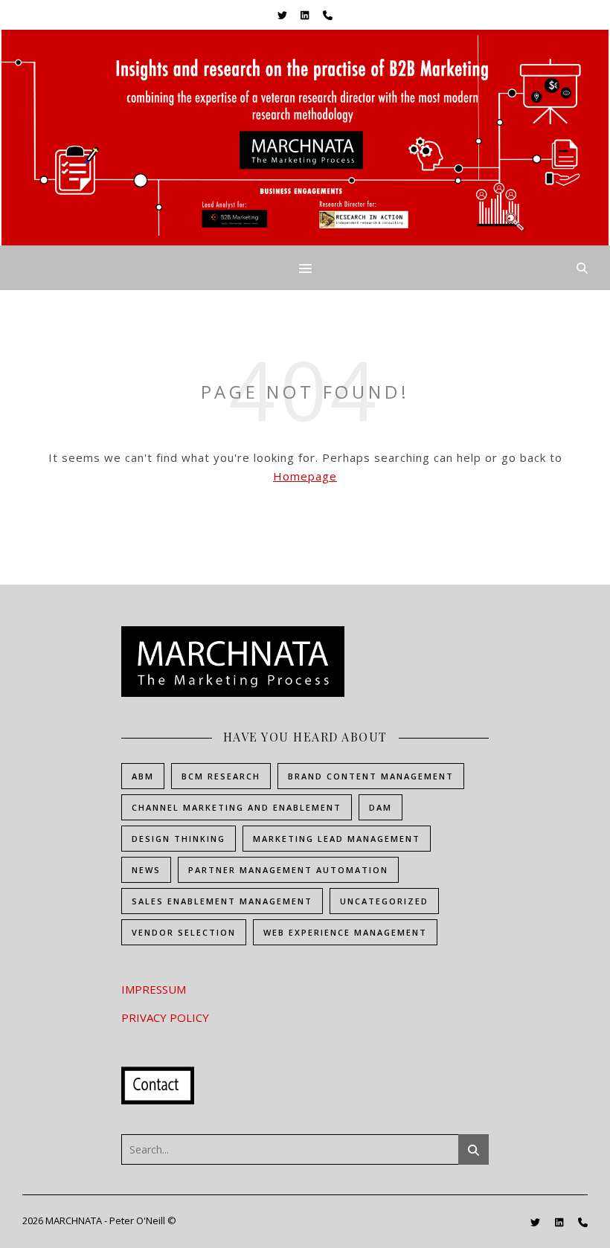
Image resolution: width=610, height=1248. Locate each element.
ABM (143, 776)
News (146, 869)
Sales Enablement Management (222, 901)
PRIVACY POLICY (165, 1017)
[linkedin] (306, 15)
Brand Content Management (371, 776)
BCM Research (221, 776)
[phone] (328, 15)
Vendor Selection (184, 932)
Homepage (305, 476)
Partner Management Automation (288, 869)
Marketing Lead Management (336, 838)
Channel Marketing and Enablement (236, 807)
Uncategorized (384, 901)
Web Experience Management (345, 932)
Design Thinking (178, 838)
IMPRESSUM (153, 989)
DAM (380, 807)
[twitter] (283, 15)
